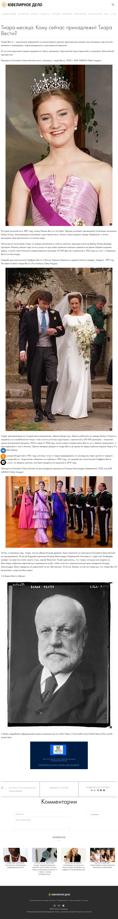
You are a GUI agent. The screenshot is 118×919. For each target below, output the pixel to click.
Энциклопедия (8, 14)
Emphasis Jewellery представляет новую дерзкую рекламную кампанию (102, 865)
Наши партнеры (75, 900)
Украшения (67, 14)
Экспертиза (23, 14)
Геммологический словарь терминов (43, 900)
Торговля (55, 14)
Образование (80, 14)
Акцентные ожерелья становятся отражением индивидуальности (15, 865)
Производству (95, 14)
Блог (106, 14)
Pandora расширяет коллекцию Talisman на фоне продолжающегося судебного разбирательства (73, 866)
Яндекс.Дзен (63, 905)
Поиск (113, 4)
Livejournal (54, 905)
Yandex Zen (59, 905)
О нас (114, 14)
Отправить (95, 815)
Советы (85, 900)
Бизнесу (35, 14)
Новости (45, 14)
